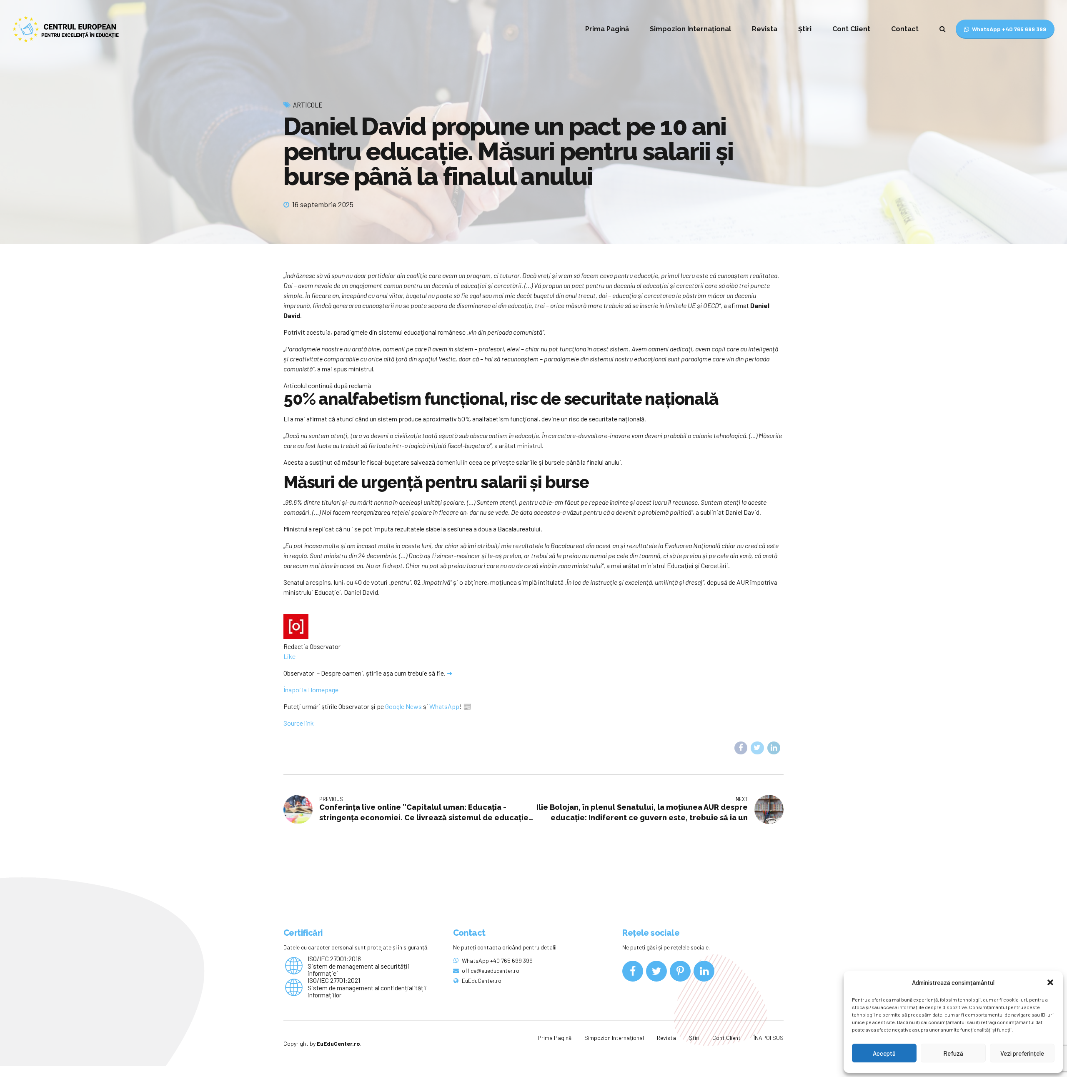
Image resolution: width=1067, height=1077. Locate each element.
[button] (1050, 982)
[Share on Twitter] (757, 748)
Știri (805, 29)
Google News (403, 706)
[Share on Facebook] (741, 748)
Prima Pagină (607, 29)
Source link (298, 723)
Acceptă (884, 1053)
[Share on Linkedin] (774, 748)
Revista (764, 29)
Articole (308, 104)
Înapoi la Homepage (310, 690)
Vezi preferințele (1022, 1053)
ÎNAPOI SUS (769, 1037)
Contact (905, 29)
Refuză (953, 1053)
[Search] (942, 28)
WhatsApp (444, 706)
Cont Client (851, 29)
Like (289, 656)
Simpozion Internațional (690, 29)
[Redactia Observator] (295, 636)
